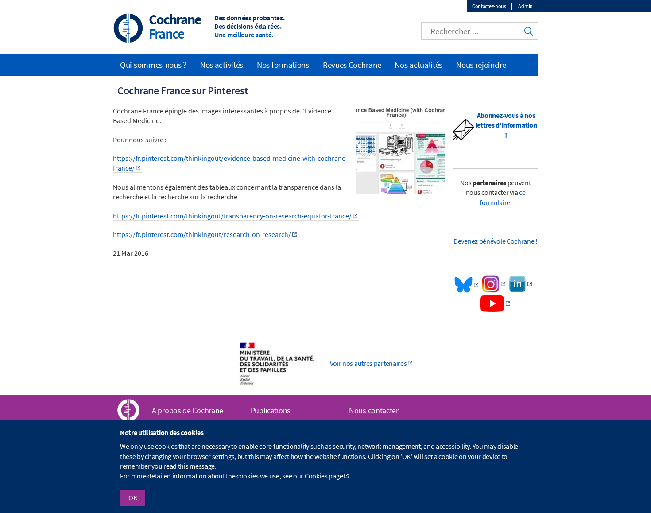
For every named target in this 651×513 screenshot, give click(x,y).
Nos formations (283, 64)
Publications (271, 410)
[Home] (128, 29)
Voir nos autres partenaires (368, 363)
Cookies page (324, 476)
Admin (525, 6)
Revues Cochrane (352, 64)
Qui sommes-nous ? (153, 64)
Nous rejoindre (481, 64)
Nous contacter (374, 410)
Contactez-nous (489, 6)
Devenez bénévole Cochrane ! (495, 241)
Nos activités (221, 64)
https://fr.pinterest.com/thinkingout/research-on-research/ (202, 234)
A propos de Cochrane (187, 410)
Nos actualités (418, 64)
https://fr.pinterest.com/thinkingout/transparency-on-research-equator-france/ (232, 215)
